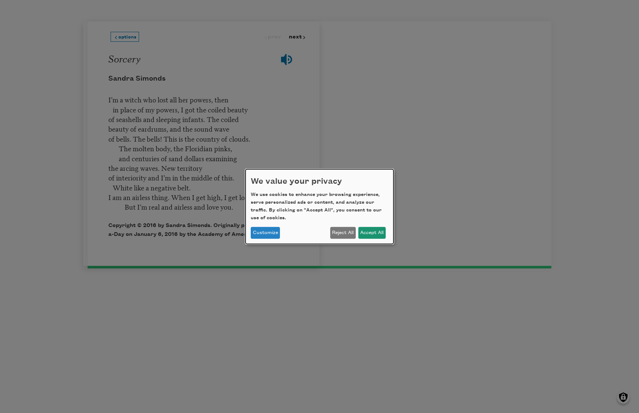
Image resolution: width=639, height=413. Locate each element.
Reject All (343, 232)
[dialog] (319, 206)
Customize (265, 232)
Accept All (371, 232)
